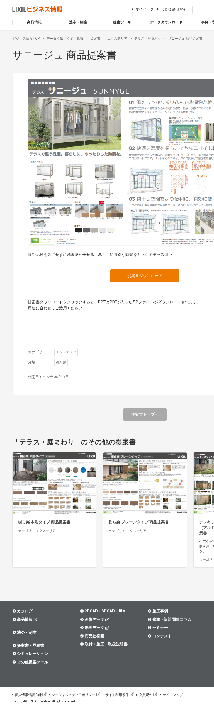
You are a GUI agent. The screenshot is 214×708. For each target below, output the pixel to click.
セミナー (160, 627)
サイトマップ (173, 695)
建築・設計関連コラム (171, 619)
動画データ (94, 627)
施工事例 (160, 611)
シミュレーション (32, 653)
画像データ (94, 619)
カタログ (25, 611)
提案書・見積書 (30, 645)
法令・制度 (27, 632)
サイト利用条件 (117, 695)
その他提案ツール (32, 662)
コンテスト (162, 636)
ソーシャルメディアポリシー (73, 695)
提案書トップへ (145, 414)
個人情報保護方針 (28, 695)
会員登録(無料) (173, 9)
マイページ (144, 9)
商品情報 (25, 619)
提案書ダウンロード (144, 276)
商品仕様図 (94, 636)
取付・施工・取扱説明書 (106, 644)
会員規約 (145, 695)
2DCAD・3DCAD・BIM (105, 611)
